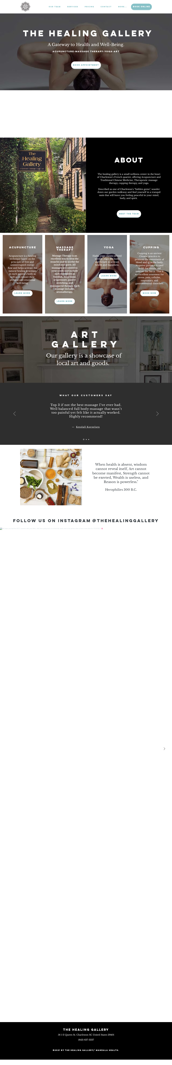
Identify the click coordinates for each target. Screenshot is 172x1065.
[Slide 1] (83, 439)
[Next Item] (164, 748)
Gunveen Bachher (88, 430)
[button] (71, 6)
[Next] (157, 414)
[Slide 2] (86, 439)
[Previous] (14, 414)
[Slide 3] (88, 439)
